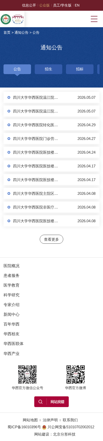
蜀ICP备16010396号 (24, 427)
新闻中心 (12, 314)
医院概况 (12, 265)
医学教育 (12, 285)
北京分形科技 (64, 434)
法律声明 (50, 420)
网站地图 (30, 420)
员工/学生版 (62, 5)
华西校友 (12, 333)
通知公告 (21, 32)
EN (77, 5)
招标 (80, 69)
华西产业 (12, 353)
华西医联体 (14, 343)
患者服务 (12, 275)
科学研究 (12, 295)
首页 (7, 32)
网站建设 (41, 434)
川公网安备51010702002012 (71, 427)
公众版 (44, 5)
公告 (36, 32)
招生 (48, 69)
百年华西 (12, 324)
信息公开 (29, 5)
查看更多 (51, 239)
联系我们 (70, 420)
